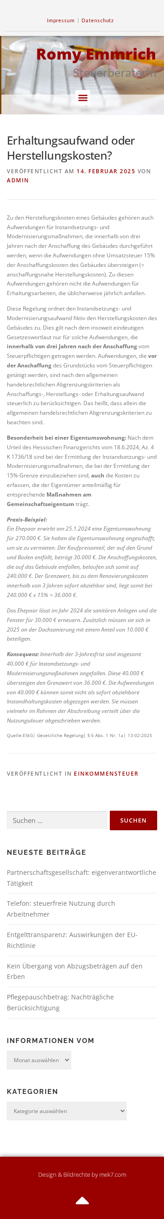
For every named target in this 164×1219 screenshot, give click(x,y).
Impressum (61, 20)
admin (18, 180)
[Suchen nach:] (57, 820)
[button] (82, 97)
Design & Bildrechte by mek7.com (82, 1174)
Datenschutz (98, 20)
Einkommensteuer (106, 774)
